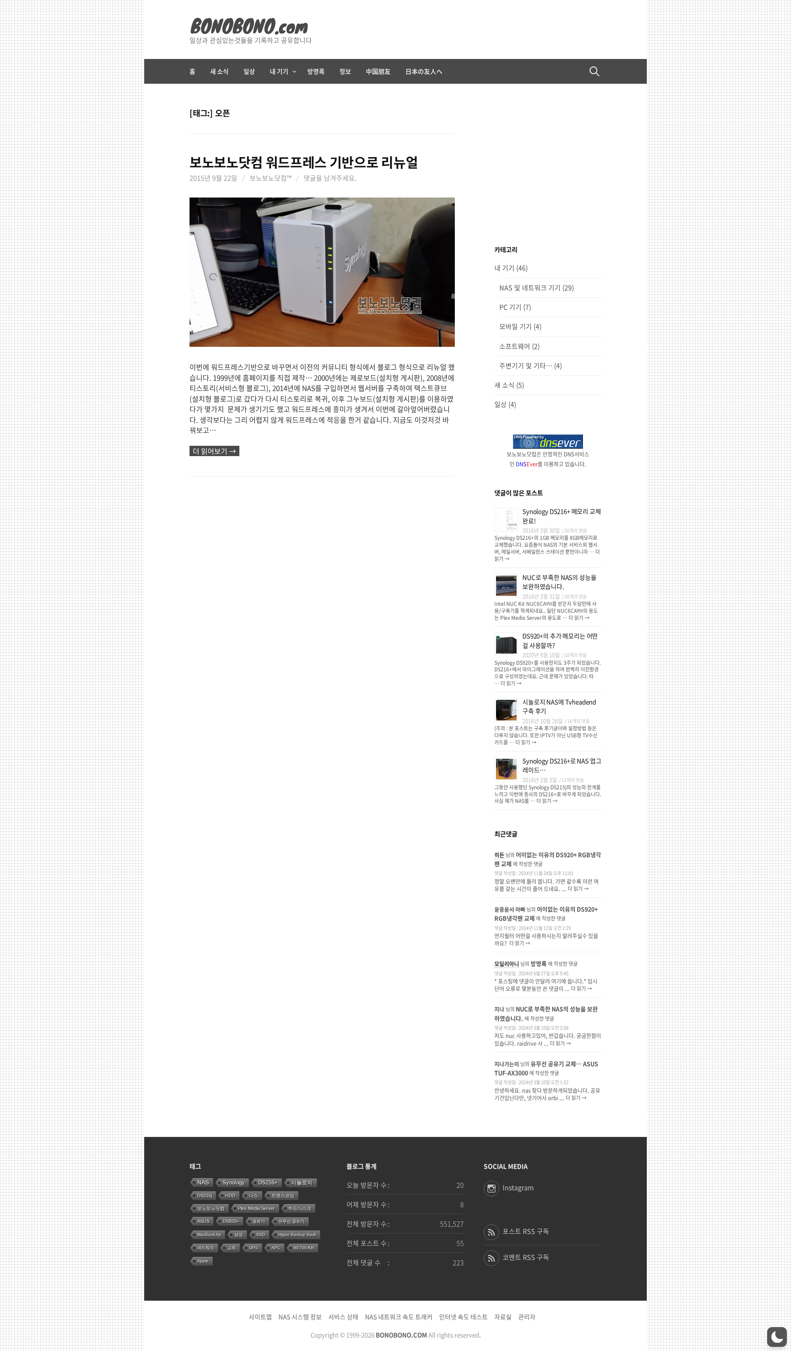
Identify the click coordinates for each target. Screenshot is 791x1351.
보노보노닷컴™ (270, 178)
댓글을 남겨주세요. (330, 178)
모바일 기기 (515, 326)
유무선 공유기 (291, 1221)
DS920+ (231, 1221)
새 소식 (219, 71)
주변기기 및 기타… (525, 365)
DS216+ (268, 1182)
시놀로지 (302, 1183)
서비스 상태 (343, 1316)
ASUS (203, 1221)
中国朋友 (378, 71)
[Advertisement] (547, 165)
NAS (203, 1182)
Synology (233, 1182)
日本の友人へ (423, 71)
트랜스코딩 (282, 1195)
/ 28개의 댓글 (574, 530)
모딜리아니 (506, 963)
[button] (777, 1337)
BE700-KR (304, 1247)
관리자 (527, 1316)
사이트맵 (260, 1316)
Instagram (518, 1187)
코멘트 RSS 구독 (526, 1257)
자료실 (503, 1316)
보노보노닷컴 (211, 1208)
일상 (249, 71)
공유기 (259, 1221)
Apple (202, 1261)
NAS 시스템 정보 (300, 1316)
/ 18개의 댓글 (574, 655)
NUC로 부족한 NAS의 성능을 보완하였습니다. (559, 582)
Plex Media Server (256, 1208)
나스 (253, 1195)
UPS (253, 1247)
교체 (231, 1247)
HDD (230, 1195)
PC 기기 (510, 307)
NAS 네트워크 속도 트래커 (399, 1316)
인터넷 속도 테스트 (463, 1316)
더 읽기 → (578, 617)
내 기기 (279, 71)
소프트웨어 (514, 346)
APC (275, 1247)
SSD (260, 1234)
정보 (345, 71)
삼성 (238, 1234)
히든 (499, 855)
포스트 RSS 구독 (526, 1231)
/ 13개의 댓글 (571, 780)
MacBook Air (209, 1234)
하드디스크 (299, 1208)
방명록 (316, 71)
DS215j (204, 1195)
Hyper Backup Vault (297, 1234)
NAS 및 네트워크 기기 (530, 287)
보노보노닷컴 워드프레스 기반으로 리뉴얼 (304, 162)
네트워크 (205, 1247)
